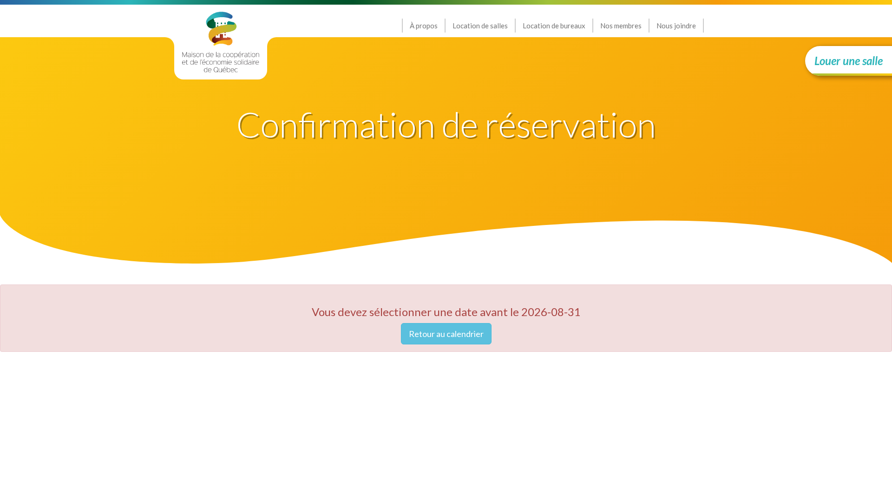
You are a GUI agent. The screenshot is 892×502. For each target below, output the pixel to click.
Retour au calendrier (446, 334)
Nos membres (621, 25)
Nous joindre (676, 25)
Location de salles (480, 25)
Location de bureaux (554, 25)
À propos (424, 25)
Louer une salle (848, 60)
